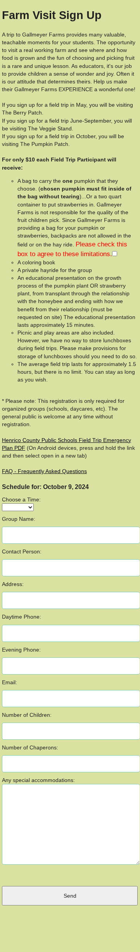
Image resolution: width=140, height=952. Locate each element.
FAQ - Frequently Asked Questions (44, 471)
